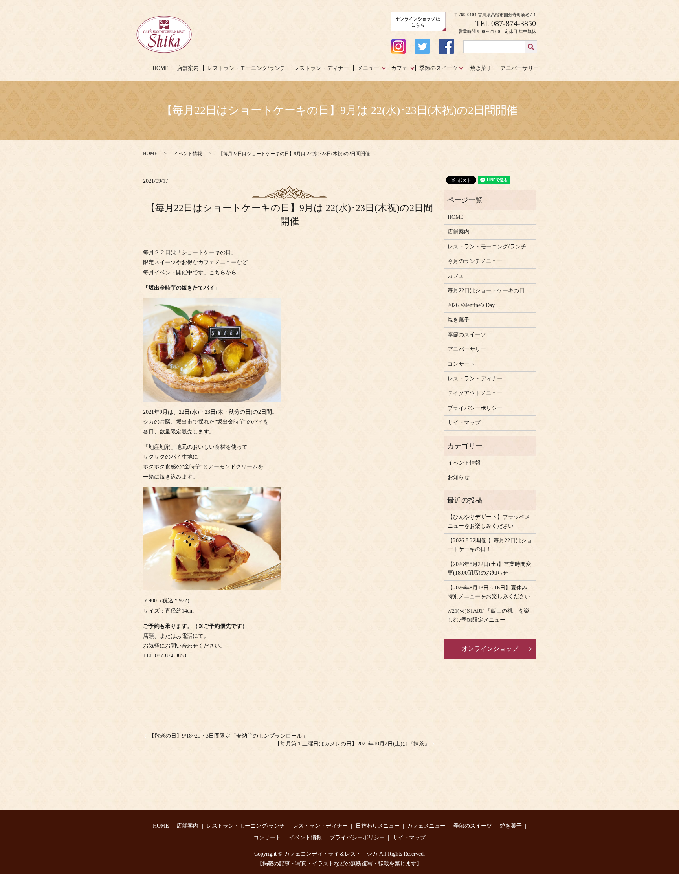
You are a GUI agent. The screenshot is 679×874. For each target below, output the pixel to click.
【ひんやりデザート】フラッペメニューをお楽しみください (489, 521)
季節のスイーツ (438, 68)
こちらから (223, 272)
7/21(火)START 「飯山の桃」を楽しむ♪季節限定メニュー (488, 615)
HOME (160, 68)
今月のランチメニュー (475, 261)
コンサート (461, 364)
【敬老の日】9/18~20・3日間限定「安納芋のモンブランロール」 (228, 736)
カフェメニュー (426, 826)
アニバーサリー (519, 68)
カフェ (399, 68)
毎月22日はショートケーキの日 (486, 291)
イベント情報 (188, 153)
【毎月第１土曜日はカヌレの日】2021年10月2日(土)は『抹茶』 (352, 744)
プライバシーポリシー (475, 408)
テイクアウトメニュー (475, 393)
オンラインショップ (490, 648)
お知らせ (459, 477)
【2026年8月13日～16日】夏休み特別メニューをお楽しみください (489, 592)
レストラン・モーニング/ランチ (246, 68)
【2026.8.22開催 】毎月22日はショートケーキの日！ (490, 545)
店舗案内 (188, 68)
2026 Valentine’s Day (471, 305)
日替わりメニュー (378, 826)
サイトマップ (464, 423)
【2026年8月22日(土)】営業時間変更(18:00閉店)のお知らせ (489, 568)
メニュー (368, 68)
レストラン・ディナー (321, 68)
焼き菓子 (481, 68)
